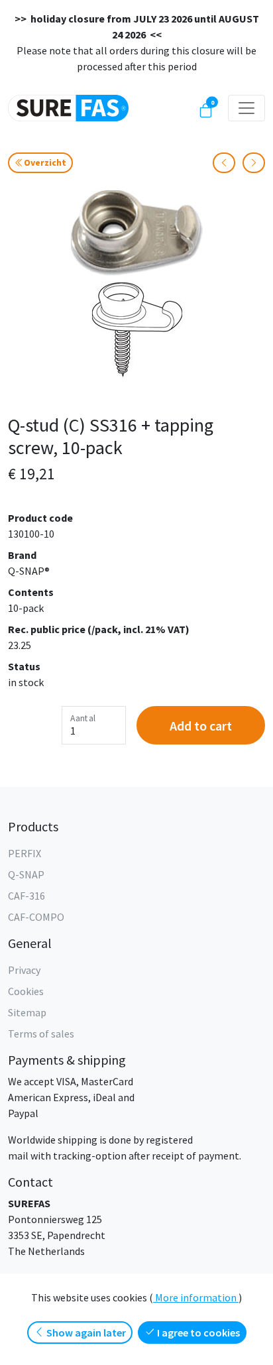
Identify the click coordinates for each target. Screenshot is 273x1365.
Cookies (26, 991)
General (30, 943)
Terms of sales (41, 1033)
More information (196, 1297)
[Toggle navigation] (246, 108)
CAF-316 (26, 895)
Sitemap (27, 1012)
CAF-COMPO (36, 916)
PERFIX (24, 853)
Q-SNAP (26, 874)
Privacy (24, 970)
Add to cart (201, 725)
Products (33, 826)
